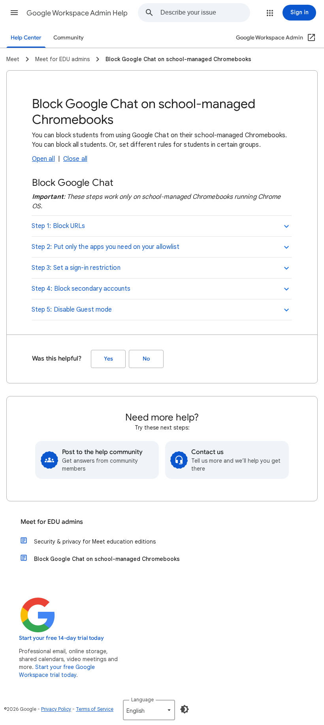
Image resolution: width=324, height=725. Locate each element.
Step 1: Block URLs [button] (58, 226)
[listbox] (149, 710)
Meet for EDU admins (52, 522)
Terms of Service (94, 709)
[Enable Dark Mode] (184, 709)
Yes (108, 358)
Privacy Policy (56, 709)
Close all (75, 159)
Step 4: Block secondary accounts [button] (81, 289)
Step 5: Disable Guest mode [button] (72, 310)
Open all (43, 159)
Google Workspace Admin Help (77, 13)
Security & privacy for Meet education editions (95, 541)
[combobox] (205, 13)
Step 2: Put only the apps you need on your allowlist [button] (105, 247)
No (146, 358)
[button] (14, 12)
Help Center (26, 37)
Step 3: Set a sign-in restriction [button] (76, 268)
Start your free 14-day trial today (61, 638)
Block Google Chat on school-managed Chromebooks (107, 558)
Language (142, 700)
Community (68, 37)
